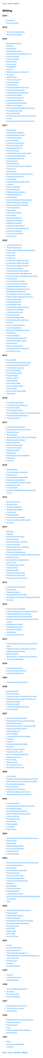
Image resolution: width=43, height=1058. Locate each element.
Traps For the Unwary (14, 888)
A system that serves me (14, 245)
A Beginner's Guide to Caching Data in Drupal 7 (22, 649)
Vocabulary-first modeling (15, 309)
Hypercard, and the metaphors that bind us (20, 121)
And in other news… (13, 926)
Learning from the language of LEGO (18, 182)
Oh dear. (9, 945)
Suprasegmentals (12, 161)
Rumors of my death (13, 704)
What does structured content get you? (19, 54)
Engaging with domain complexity (17, 202)
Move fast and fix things (14, 34)
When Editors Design (13, 592)
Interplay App (11, 169)
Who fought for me (13, 432)
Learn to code (11, 255)
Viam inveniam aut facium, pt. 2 (17, 1006)
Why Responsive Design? (14, 509)
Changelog (16, 1052)
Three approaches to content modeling (19, 166)
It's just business (12, 488)
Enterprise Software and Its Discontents (19, 616)
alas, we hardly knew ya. (14, 948)
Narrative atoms (12, 504)
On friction (10, 522)
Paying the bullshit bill (14, 328)
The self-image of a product (15, 98)
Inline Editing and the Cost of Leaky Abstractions (22, 611)
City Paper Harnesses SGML (15, 1044)
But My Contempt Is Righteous (16, 671)
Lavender (10, 741)
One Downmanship (13, 980)
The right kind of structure (15, 368)
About (4, 1052)
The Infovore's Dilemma (14, 629)
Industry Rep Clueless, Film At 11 (17, 728)
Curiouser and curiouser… (15, 894)
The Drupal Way (12, 388)
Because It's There (12, 936)
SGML (8, 1042)
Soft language (11, 393)
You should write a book (14, 111)
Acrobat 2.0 (10, 1047)
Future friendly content (14, 373)
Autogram (10, 322)
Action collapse (11, 215)
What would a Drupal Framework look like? (21, 806)
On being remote (12, 343)
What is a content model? (15, 346)
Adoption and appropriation (16, 480)
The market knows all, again (16, 135)
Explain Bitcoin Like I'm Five (16, 575)
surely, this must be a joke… (15, 875)
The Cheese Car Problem (14, 95)
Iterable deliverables (13, 113)
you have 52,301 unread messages (17, 881)
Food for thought (12, 913)
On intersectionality (13, 408)
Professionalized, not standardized (17, 92)
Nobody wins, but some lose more (17, 405)
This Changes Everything (14, 627)
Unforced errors (12, 475)
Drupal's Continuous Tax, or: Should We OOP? (21, 726)
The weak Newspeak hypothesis (17, 103)
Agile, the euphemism (13, 187)
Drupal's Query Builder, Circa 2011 (17, 260)
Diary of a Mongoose (13, 997)
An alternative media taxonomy (17, 341)
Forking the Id (11, 589)
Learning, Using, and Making (16, 609)
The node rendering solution (16, 784)
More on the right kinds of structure (18, 330)
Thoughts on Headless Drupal (16, 552)
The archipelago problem (15, 410)
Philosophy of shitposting (15, 220)
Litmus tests (10, 458)
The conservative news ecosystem (17, 477)
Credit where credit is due (15, 312)
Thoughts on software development (18, 923)
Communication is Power (15, 668)
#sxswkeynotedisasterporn (15, 673)
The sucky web (11, 512)
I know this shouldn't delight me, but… (19, 910)
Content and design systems (15, 317)
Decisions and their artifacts (16, 226)
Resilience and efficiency (14, 148)
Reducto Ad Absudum (13, 918)
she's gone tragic (12, 961)
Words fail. (10, 883)
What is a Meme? (12, 824)
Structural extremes (13, 442)
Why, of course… (12, 760)
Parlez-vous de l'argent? (14, 549)
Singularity (10, 739)
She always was (11, 64)
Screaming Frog (12, 171)
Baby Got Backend (12, 654)
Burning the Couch (13, 994)
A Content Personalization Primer (17, 415)
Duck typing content (13, 207)
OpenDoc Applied (12, 1025)
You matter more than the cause (17, 578)
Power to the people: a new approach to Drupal (22, 696)
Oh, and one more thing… (15, 765)
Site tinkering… (12, 821)
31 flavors (10, 975)
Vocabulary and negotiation (15, 143)
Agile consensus (12, 77)
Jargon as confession (13, 335)
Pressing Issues (11, 843)
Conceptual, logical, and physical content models (22, 276)
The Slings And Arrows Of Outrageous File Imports (22, 838)
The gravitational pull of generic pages (19, 362)
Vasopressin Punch (13, 851)
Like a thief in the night (14, 213)
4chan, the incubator (13, 544)
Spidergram (10, 46)
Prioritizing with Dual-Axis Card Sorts (19, 482)
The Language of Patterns (15, 268)
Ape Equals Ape (11, 130)
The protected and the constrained (18, 320)
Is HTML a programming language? (18, 228)
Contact (9, 1052)
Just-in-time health (13, 140)
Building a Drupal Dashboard (16, 651)
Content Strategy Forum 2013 (16, 587)
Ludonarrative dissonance (15, 100)
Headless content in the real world (18, 72)
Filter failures (11, 333)
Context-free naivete (13, 418)
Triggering (10, 184)
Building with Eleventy (14, 194)
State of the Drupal (13, 151)
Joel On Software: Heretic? (15, 915)
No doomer (10, 74)
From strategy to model (14, 448)
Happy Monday (12, 868)
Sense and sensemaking (14, 218)
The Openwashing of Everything (17, 595)
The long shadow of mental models (18, 271)
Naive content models (14, 383)
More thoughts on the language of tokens (20, 174)
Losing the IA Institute (14, 370)
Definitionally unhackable (15, 132)
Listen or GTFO (11, 562)
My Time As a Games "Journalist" (17, 542)
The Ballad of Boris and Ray (15, 565)
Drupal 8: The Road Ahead (15, 659)
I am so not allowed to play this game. (19, 736)
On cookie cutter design (14, 507)
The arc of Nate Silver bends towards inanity (21, 108)
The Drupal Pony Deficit (14, 723)
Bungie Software (12, 1033)
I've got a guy (11, 258)
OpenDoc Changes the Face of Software (19, 1030)
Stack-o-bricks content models (16, 391)
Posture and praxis (13, 56)
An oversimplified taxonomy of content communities (23, 413)
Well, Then (10, 531)
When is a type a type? (14, 80)
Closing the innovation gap (15, 176)
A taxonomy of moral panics (16, 90)
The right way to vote (13, 351)
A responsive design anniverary (17, 338)
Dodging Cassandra (13, 570)
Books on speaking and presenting (17, 205)
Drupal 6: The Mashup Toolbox (16, 718)
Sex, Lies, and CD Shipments (15, 848)
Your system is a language (15, 233)
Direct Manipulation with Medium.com (19, 273)
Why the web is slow (13, 502)
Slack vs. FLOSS (11, 360)
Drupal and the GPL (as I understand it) (19, 794)
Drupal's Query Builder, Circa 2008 (18, 263)
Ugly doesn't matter (13, 59)
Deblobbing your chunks (14, 624)
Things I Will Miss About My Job (17, 953)
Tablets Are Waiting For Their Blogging (19, 614)
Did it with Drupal (12, 691)
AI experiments (11, 48)
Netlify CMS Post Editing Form (16, 291)
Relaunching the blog (13, 701)
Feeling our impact (13, 557)
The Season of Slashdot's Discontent (18, 707)
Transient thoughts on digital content (19, 520)
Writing (9, 3)
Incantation (10, 20)
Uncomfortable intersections (16, 427)
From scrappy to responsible (16, 517)
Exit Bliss (10, 963)
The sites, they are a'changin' (16, 749)
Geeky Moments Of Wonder (15, 846)
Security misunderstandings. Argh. (18, 754)
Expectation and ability (14, 223)
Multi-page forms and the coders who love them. (22, 781)
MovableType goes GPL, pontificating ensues (21, 721)
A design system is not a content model (19, 153)
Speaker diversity (12, 469)
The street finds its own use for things (18, 429)
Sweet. (9, 901)
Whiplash (10, 534)
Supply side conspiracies (14, 231)
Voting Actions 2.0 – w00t (15, 752)
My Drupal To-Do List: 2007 (15, 767)
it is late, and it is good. (14, 977)
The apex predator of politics (16, 281)
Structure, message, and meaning (17, 472)
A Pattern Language (13, 854)
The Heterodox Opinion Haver (16, 156)
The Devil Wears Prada (14, 304)
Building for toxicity (13, 450)
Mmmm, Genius (12, 841)
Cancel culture (11, 210)
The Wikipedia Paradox (14, 808)
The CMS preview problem (15, 402)
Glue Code (10, 747)
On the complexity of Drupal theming (18, 814)
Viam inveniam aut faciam (15, 1008)
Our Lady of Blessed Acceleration (17, 989)
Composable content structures (16, 286)
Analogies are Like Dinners (15, 635)
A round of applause (13, 803)
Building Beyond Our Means (15, 536)
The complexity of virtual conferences (19, 294)
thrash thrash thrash (13, 966)
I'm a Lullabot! (11, 776)
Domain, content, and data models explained (21, 250)
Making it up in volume (14, 105)
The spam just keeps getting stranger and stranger (22, 862)
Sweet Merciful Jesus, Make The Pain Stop (20, 921)
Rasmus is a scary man (14, 757)
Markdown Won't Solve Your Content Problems (21, 437)
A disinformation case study (15, 158)
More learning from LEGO (15, 145)
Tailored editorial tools (14, 247)
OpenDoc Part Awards (14, 1022)
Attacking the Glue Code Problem (17, 744)
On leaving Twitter (13, 23)
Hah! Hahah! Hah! (16, 878)
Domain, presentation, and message (18, 547)
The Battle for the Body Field (16, 573)
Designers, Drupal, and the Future (17, 682)
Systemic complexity (13, 189)
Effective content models (14, 445)
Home (4, 3)
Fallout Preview (12, 1011)
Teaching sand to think (14, 51)
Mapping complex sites (14, 43)
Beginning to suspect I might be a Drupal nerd (21, 699)
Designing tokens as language (16, 192)
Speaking (16, 3)
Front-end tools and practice (16, 325)
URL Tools (10, 69)
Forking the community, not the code (18, 792)
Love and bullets (12, 197)
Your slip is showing (13, 315)
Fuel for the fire (12, 179)
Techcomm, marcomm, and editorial (18, 455)
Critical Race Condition (14, 138)
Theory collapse (12, 61)
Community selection (13, 485)
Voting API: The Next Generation (17, 811)
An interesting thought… (14, 865)
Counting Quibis (12, 279)
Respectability (11, 453)
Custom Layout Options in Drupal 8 (18, 365)
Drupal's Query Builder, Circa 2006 (18, 266)
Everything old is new (14, 950)
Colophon (24, 1052)
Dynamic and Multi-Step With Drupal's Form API (22, 779)
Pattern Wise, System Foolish (16, 32)
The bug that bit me (13, 163)
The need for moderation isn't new (18, 87)
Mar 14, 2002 (11, 934)
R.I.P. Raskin (11, 827)
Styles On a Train (12, 762)
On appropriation (12, 375)
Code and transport (13, 82)
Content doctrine (12, 85)
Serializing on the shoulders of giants (18, 289)
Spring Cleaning (12, 886)
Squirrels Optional (12, 568)
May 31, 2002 (11, 928)
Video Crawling (11, 829)
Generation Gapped (13, 539)
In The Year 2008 (12, 709)
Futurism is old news (13, 731)
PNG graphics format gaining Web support (20, 1020)
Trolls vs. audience (13, 378)
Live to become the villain (15, 386)
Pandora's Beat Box (13, 816)
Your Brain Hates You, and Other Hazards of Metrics (23, 555)
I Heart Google (11, 931)
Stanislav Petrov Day (13, 819)
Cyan (8, 1027)
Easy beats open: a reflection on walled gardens (22, 656)
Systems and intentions (14, 299)
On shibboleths (11, 67)
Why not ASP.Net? (12, 734)
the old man (10, 991)
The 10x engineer (12, 435)
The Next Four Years (13, 694)
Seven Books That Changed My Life (18, 560)
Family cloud (11, 253)
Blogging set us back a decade (16, 440)
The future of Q (11, 236)
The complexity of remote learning (18, 307)
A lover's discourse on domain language (19, 200)
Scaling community (13, 515)
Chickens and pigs (12, 381)
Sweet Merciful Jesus (13, 873)
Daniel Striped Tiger (13, 891)
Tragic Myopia (11, 632)
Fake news (10, 460)
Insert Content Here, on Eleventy (17, 284)
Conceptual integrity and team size (18, 348)
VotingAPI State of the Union (16, 789)
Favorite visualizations (14, 302)
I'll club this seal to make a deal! (17, 870)
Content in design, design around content (20, 297)
